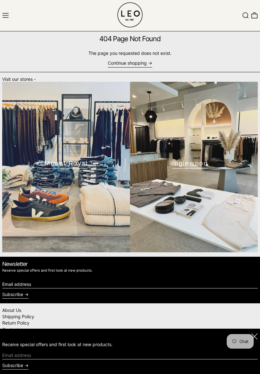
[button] (245, 15)
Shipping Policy (18, 316)
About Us (11, 310)
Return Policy (15, 323)
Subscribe (12, 294)
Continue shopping (127, 63)
